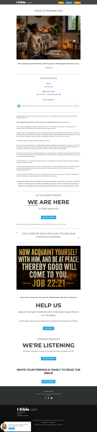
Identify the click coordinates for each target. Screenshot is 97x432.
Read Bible (69, 2)
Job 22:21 (48, 68)
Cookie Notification (48, 420)
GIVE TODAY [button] (49, 328)
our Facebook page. (61, 224)
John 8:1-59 (40, 94)
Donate (61, 2)
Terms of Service (42, 420)
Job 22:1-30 (48, 86)
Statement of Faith (61, 420)
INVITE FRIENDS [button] (48, 381)
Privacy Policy (35, 420)
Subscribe (77, 2)
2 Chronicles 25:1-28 (54, 94)
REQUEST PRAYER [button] (48, 217)
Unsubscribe (55, 420)
